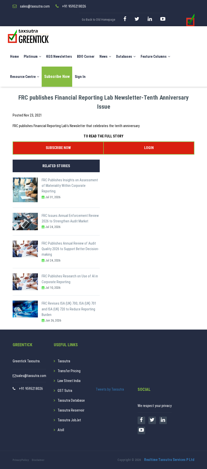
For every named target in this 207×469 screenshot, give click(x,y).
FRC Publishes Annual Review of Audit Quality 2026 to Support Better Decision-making (70, 249)
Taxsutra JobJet (69, 420)
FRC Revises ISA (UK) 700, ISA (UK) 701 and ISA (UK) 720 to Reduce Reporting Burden (69, 309)
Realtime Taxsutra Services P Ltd (169, 460)
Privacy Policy (21, 460)
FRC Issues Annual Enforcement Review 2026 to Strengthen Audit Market (70, 218)
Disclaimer (38, 460)
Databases (124, 56)
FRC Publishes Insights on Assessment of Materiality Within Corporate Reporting (70, 185)
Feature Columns (154, 56)
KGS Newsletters (59, 56)
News (103, 56)
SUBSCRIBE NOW (58, 148)
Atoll (61, 430)
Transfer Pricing (69, 371)
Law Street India (69, 381)
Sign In (80, 77)
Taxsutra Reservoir (71, 410)
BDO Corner (85, 56)
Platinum (31, 56)
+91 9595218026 (31, 389)
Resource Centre (23, 77)
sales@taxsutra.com (31, 376)
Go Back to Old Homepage (98, 19)
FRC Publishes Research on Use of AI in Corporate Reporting (70, 279)
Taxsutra (64, 361)
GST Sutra (65, 391)
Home (14, 56)
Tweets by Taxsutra (110, 389)
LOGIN (149, 148)
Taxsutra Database (71, 400)
